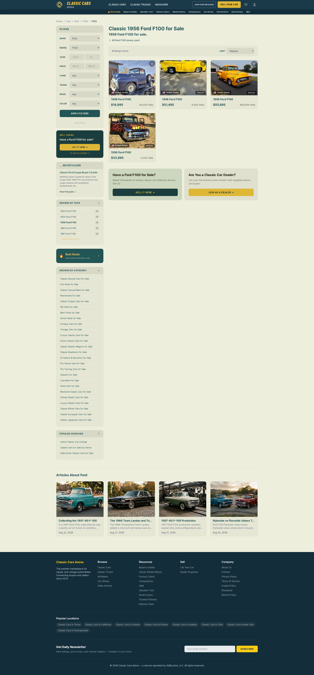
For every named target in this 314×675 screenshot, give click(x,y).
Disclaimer (227, 590)
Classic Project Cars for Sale (74, 301)
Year (62, 57)
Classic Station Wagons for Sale (76, 346)
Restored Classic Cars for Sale (75, 391)
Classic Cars (117, 4)
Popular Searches (71, 433)
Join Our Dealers (204, 4)
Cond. (63, 75)
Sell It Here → (145, 192)
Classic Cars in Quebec (184, 624)
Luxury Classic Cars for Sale (74, 403)
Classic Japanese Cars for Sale (76, 420)
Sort (222, 51)
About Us (226, 567)
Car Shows (208, 12)
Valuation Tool (146, 12)
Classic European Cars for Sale (76, 414)
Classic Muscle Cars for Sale (74, 278)
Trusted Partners (148, 599)
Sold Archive (222, 12)
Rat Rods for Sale (69, 307)
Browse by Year (70, 203)
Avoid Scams (237, 12)
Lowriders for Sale (69, 380)
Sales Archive (105, 585)
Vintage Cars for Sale (71, 329)
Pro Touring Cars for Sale (73, 369)
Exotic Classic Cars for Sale (74, 340)
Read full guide (67, 191)
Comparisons (195, 12)
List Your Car (187, 567)
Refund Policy (229, 594)
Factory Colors (162, 12)
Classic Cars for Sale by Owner (76, 447)
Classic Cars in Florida (156, 624)
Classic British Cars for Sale (74, 408)
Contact (226, 572)
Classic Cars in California (98, 624)
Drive (63, 94)
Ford (76, 21)
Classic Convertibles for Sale (74, 290)
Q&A (248, 12)
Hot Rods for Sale (69, 284)
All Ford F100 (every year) (126, 40)
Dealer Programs (189, 572)
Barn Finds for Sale (70, 312)
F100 (85, 21)
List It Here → (80, 147)
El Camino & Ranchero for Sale (75, 357)
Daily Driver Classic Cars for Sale (76, 453)
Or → (80, 153)
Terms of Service (231, 581)
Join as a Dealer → (221, 192)
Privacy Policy (229, 576)
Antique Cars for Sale (71, 324)
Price (63, 66)
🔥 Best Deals (114, 12)
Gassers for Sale (68, 374)
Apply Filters (80, 113)
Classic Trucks (140, 4)
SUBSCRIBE (247, 648)
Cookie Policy (229, 585)
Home (59, 21)
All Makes (103, 576)
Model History (179, 12)
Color (63, 103)
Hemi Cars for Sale (69, 386)
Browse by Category (73, 270)
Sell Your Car (229, 4)
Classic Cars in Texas (69, 624)
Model (63, 48)
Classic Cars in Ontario (128, 624)
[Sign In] (254, 4)
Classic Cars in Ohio (212, 624)
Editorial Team (146, 604)
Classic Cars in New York (240, 624)
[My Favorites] (246, 4)
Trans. (64, 85)
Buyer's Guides (130, 12)
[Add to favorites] (152, 64)
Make (63, 38)
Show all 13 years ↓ (71, 239)
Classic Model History (150, 572)
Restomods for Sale (70, 295)
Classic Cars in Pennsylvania (73, 630)
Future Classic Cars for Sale (74, 335)
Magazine (161, 4)
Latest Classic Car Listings (73, 442)
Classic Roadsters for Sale (73, 352)
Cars (68, 21)
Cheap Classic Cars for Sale (74, 397)
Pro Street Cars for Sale (72, 363)
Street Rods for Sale (70, 318)
